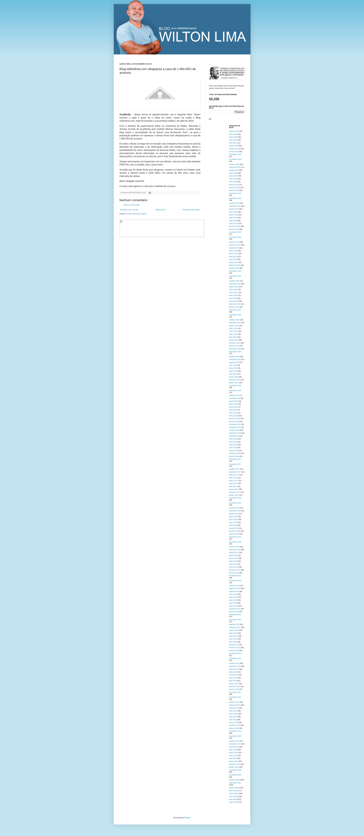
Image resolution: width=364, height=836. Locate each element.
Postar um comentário (131, 205)
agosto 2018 (234, 436)
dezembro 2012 (235, 653)
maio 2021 (233, 334)
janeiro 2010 (234, 767)
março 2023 (233, 262)
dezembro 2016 (235, 498)
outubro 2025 (234, 164)
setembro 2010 (235, 744)
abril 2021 (233, 337)
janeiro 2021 (234, 346)
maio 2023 (233, 257)
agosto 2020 (234, 362)
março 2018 (233, 451)
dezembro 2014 (235, 576)
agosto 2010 (234, 747)
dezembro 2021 (235, 310)
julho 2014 (233, 594)
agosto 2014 (234, 591)
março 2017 (233, 489)
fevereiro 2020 (234, 380)
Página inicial (160, 210)
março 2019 (233, 416)
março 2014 (233, 606)
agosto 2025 (234, 170)
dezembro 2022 (235, 271)
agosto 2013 (234, 630)
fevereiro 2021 (234, 343)
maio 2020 (233, 371)
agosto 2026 (234, 131)
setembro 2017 (235, 472)
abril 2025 (233, 182)
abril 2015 (233, 564)
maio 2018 (233, 445)
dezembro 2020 (235, 349)
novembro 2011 (235, 697)
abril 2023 (233, 259)
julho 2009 (233, 791)
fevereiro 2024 (234, 226)
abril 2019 (233, 413)
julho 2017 (233, 478)
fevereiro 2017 (234, 492)
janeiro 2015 (234, 573)
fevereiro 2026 (234, 149)
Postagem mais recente (129, 210)
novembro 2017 (235, 464)
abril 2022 (233, 298)
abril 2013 (233, 642)
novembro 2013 (235, 620)
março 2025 (233, 185)
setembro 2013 (235, 627)
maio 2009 (233, 796)
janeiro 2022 (234, 307)
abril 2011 (233, 720)
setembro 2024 (235, 206)
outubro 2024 (234, 203)
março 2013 (233, 645)
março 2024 (233, 223)
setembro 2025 (235, 167)
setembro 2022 (235, 284)
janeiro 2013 (234, 651)
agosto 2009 (234, 788)
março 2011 (233, 722)
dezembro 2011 (235, 692)
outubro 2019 (234, 395)
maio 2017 (233, 483)
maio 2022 (233, 295)
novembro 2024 (235, 198)
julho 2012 (233, 672)
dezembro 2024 (235, 193)
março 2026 (233, 146)
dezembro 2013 (235, 615)
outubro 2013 (234, 624)
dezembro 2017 (235, 459)
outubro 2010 (234, 741)
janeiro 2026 (234, 152)
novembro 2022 (235, 276)
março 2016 (233, 528)
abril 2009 (233, 799)
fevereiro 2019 (234, 419)
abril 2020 (233, 374)
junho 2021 (233, 331)
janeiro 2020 (234, 383)
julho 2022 (233, 290)
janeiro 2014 (234, 612)
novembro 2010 (235, 736)
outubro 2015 (234, 547)
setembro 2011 (235, 705)
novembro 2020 (235, 352)
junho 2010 (233, 753)
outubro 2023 (234, 242)
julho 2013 (233, 633)
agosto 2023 (234, 248)
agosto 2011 (234, 708)
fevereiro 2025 (234, 188)
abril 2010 (233, 758)
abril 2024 (233, 221)
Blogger (188, 818)
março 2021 (233, 340)
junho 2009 (233, 794)
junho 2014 (233, 597)
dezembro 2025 (235, 154)
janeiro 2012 (234, 689)
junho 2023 (233, 254)
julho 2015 (233, 556)
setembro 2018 (235, 433)
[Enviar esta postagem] (149, 192)
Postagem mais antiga (191, 210)
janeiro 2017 (234, 495)
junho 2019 (233, 407)
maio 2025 (233, 179)
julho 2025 (233, 173)
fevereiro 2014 (234, 609)
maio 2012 (233, 678)
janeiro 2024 (234, 229)
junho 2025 (233, 176)
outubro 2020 (234, 357)
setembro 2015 (235, 550)
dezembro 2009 (235, 770)
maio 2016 (233, 522)
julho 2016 (233, 517)
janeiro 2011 (234, 728)
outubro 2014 (234, 586)
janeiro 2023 (234, 268)
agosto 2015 (234, 553)
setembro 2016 (235, 511)
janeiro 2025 (234, 190)
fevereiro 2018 (234, 453)
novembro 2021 (235, 315)
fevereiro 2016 (234, 531)
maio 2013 (233, 639)
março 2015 (233, 567)
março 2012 (233, 684)
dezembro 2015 (235, 537)
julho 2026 (233, 134)
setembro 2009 (235, 783)
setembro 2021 (235, 323)
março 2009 (233, 802)
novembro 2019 (235, 391)
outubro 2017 (234, 469)
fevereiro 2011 (234, 725)
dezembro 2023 (235, 232)
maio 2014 (233, 600)
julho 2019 (233, 404)
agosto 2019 (234, 401)
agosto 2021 (234, 326)
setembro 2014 (235, 588)
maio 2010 (233, 756)
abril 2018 (233, 448)
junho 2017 (233, 481)
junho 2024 (233, 215)
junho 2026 (233, 137)
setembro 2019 (235, 398)
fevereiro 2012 (234, 687)
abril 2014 (233, 603)
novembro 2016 (235, 503)
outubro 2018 (234, 430)
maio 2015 (233, 561)
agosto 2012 (234, 669)
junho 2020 (233, 368)
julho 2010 (233, 750)
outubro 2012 (234, 663)
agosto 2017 (234, 475)
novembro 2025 (235, 159)
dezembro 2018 (235, 424)
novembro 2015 (235, 542)
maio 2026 (233, 140)
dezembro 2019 (235, 386)
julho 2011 (233, 711)
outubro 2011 (234, 702)
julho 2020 (233, 365)
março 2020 (233, 377)
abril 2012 (233, 681)
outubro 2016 (234, 508)
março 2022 (233, 301)
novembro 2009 (235, 775)
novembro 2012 (235, 658)
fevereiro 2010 (234, 764)
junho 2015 (233, 558)
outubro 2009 (234, 780)
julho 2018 (233, 439)
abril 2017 (233, 486)
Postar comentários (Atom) (136, 214)
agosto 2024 (234, 209)
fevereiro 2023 (234, 265)
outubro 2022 (234, 281)
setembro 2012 (235, 666)
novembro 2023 (235, 237)
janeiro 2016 (234, 534)
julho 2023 (233, 251)
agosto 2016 (234, 514)
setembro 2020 (235, 359)
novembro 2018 (235, 427)
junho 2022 (233, 293)
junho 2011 (233, 714)
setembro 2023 (235, 245)
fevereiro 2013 (234, 648)
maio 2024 (233, 218)
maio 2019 (233, 410)
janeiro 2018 (234, 456)
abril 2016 (233, 525)
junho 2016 (233, 519)
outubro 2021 (234, 320)
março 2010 (233, 761)
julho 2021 (233, 328)
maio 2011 (233, 717)
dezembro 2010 (235, 731)
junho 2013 (233, 636)
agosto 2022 (234, 287)
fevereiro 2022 (234, 304)
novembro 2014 (235, 581)
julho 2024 (233, 212)
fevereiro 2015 (234, 570)
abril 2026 (233, 143)
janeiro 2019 (234, 422)
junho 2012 (233, 675)
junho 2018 (233, 442)
